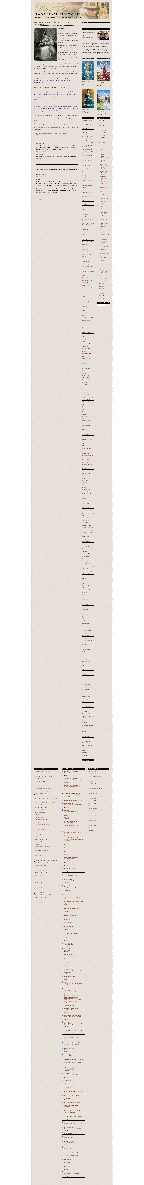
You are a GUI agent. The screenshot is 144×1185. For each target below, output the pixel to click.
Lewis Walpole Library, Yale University (43, 839)
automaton (84, 229)
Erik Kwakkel (67, 919)
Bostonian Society (86, 242)
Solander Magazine (39, 882)
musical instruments (87, 541)
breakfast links (85, 246)
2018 (100, 121)
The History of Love (68, 1122)
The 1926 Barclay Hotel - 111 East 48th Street (73, 875)
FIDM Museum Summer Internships (71, 933)
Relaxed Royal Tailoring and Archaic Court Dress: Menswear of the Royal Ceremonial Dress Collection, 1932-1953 (73, 889)
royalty (84, 625)
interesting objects (86, 448)
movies (84, 522)
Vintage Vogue (38, 902)
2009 (100, 298)
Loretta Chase (90, 31)
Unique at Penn (67, 1159)
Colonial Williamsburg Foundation (43, 788)
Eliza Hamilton (85, 353)
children (84, 275)
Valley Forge (85, 706)
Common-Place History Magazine (42, 791)
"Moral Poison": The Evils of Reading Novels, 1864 (51, 22)
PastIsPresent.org (68, 1036)
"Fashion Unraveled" (87, 143)
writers (84, 748)
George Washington (87, 397)
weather (84, 722)
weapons (84, 720)
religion (84, 620)
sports (83, 656)
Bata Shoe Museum (39, 773)
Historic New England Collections (42, 824)
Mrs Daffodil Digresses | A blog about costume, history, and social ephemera (72, 1015)
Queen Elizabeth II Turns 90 (104, 184)
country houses (85, 299)
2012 (100, 291)
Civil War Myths (67, 950)
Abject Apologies (86, 180)
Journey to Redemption (68, 944)
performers (84, 583)
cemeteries (84, 261)
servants (84, 633)
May (101, 145)
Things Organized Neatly (94, 820)
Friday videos (85, 379)
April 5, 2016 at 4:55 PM (41, 176)
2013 (100, 288)
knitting (84, 468)
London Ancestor (39, 841)
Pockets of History (39, 875)
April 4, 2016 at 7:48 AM (41, 151)
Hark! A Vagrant (92, 783)
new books (84, 556)
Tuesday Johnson (92, 825)
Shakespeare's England (69, 1068)
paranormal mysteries (87, 576)
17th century (85, 165)
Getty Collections (39, 817)
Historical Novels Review (40, 832)
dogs (83, 327)
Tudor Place (85, 689)
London (84, 487)
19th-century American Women (71, 785)
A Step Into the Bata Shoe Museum (72, 793)
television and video (87, 668)
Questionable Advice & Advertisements (97, 796)
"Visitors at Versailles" (87, 160)
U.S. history (85, 696)
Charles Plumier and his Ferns (70, 880)
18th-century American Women (71, 778)
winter (83, 734)
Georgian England (86, 399)
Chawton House (38, 786)
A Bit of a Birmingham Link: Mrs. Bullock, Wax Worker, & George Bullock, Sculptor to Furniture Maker (73, 825)
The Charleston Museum (94, 805)
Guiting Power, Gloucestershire (70, 915)
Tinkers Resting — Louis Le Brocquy (71, 1044)
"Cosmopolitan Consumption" (85, 131)
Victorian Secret (92, 828)
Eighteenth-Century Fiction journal (72, 908)
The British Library (39, 887)
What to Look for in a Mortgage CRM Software (73, 1128)
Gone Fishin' (85, 404)
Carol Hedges (39, 143)
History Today (38, 834)
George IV (84, 394)
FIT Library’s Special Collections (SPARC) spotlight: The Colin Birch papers (72, 1000)
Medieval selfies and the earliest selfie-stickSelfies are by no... (71, 921)
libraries (84, 478)
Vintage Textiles (38, 899)
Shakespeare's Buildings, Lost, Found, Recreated (104, 166)
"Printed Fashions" (86, 155)
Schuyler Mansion (86, 628)
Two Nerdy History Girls (58, 14)
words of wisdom (86, 745)
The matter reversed (68, 1055)
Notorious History (86, 563)
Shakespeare (85, 638)
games (83, 384)
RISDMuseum (85, 623)
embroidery (85, 356)
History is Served (68, 943)
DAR (83, 315)
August (102, 137)
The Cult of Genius (92, 808)
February (102, 278)
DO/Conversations (68, 879)
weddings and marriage (87, 725)
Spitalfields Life (67, 1080)
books (40, 133)
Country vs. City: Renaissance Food (43, 796)
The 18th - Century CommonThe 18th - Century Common (73, 1092)
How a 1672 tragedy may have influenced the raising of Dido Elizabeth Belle (73, 805)
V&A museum (85, 704)
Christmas (84, 277)
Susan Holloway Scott (90, 34)
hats (83, 414)
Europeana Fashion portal (40, 805)
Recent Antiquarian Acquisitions (71, 1054)
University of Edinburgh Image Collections (44, 895)
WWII (83, 755)
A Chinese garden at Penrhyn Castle (71, 1155)
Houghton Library (86, 439)
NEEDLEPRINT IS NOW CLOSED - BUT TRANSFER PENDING (73, 1024)
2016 (100, 126)
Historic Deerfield (86, 420)
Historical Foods (38, 827)
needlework (85, 553)
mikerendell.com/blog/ (69, 1005)
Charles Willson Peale (87, 266)
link (59, 118)
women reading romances (64, 33)
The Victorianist (92, 818)
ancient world (85, 207)
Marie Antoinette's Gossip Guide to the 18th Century (73, 989)
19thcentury (85, 173)
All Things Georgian (68, 803)
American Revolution (87, 199)
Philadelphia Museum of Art (41, 872)
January (102, 280)
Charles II (84, 264)
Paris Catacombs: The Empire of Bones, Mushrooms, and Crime (72, 1174)
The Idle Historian (68, 1133)
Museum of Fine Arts (87, 527)
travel (83, 686)
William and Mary (86, 729)
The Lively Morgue (92, 813)
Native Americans (86, 549)
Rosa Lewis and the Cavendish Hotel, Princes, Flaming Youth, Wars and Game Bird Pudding (73, 984)
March (102, 276)
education (84, 346)
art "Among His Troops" (87, 219)
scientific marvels (86, 630)
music (83, 539)
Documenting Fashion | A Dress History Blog (73, 885)
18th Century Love (92, 771)
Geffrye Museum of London (41, 814)
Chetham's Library (68, 851)
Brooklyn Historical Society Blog (71, 838)
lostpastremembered (68, 982)
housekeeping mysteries (87, 442)
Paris (83, 578)
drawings (84, 339)
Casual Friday (85, 254)
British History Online (40, 781)
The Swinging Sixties (93, 815)
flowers (84, 371)
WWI (83, 752)
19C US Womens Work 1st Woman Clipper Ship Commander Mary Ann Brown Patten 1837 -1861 (73, 788)
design (84, 322)
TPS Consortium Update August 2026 (71, 1049)
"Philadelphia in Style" (87, 151)
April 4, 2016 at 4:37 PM (41, 163)
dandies (84, 312)
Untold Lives (67, 1166)
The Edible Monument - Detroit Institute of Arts (73, 939)
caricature (84, 249)
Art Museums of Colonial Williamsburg (88, 223)
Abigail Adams (85, 178)
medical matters (86, 507)
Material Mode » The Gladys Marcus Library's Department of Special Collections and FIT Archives (72, 997)
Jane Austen (85, 459)
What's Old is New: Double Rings (104, 161)
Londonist (37, 844)
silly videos (85, 649)
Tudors (84, 691)
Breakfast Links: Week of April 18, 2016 (104, 172)
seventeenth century (87, 635)
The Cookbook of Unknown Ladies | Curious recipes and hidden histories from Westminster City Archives (72, 1104)
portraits (84, 599)
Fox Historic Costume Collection (87, 376)
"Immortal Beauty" (86, 149)
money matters (85, 520)
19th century (85, 170)
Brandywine (85, 244)
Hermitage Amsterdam (40, 822)
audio (83, 227)
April (101, 147)
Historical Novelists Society (41, 829)
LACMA (84, 471)
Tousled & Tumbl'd (92, 823)
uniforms (84, 699)
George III (84, 392)
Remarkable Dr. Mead (103, 229)
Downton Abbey (86, 332)
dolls (83, 330)
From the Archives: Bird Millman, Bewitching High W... (104, 224)
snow (83, 654)
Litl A (89, 786)
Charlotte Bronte (86, 269)
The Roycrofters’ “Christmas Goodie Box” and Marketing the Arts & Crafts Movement (73, 1031)
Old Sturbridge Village (87, 571)
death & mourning (86, 317)
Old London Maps (39, 868)
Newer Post (36, 202)
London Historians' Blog (69, 976)
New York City (85, 558)
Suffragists (84, 661)
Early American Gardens (70, 894)
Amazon (84, 86)
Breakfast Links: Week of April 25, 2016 (104, 151)
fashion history (85, 363)
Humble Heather (67, 817)
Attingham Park (67, 810)
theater (84, 679)
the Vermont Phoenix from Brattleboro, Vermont (61, 185)
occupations (85, 568)
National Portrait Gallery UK (41, 863)
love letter (84, 496)
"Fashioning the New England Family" (87, 145)
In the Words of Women (69, 962)
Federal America (86, 366)
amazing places (86, 192)
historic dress (85, 423)
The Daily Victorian (93, 810)
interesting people (86, 450)
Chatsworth (66, 844)
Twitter (84, 694)
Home (56, 202)
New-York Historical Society (70, 1029)
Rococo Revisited (92, 798)
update (84, 701)
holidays (84, 434)
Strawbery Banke (86, 659)
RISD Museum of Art (39, 877)
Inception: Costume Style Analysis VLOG (72, 864)
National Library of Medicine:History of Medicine (46, 860)
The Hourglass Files (68, 1127)
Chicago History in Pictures (94, 776)
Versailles (84, 711)
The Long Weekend (68, 1141)
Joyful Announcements (87, 464)
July (101, 140)
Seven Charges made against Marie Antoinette (73, 991)
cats (83, 256)
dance (83, 310)
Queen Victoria (85, 607)
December (102, 128)
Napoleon (84, 544)
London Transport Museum (86, 490)
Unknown (38, 167)
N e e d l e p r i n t (68, 1022)
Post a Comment (37, 199)
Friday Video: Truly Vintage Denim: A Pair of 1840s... (104, 179)
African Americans (86, 185)
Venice (84, 709)
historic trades (85, 425)
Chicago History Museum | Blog (71, 857)
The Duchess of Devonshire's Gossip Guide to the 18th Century (72, 1111)
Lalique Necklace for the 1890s (104, 218)
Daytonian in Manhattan (69, 874)
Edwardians (85, 348)
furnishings (85, 382)
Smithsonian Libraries (93, 801)
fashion (84, 361)
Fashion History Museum (40, 809)
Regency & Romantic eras (88, 616)
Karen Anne (39, 154)
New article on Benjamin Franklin (70, 909)
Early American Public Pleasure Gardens (73, 901)
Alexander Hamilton (87, 190)
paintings (84, 573)
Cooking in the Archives (69, 868)
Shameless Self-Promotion (88, 640)
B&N (87, 86)
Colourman (91, 778)
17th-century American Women (71, 771)
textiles (84, 674)
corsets (84, 294)
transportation (85, 684)
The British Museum (39, 890)
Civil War (84, 282)
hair (83, 409)
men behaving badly (87, 510)
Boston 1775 (67, 831)
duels (83, 341)
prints (83, 604)
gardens (84, 387)
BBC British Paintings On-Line (42, 771)
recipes (84, 614)
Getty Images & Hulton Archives (42, 819)
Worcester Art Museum (87, 739)
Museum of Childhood (40, 858)
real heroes (84, 612)
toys (83, 681)
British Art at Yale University (41, 778)
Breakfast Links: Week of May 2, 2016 (104, 193)
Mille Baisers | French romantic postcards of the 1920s (71, 1008)
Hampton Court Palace (87, 411)
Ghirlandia (90, 781)
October (102, 132)
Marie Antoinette (86, 501)
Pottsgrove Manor (86, 602)
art (83, 216)
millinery (84, 518)
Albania (84, 187)
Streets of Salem (67, 1086)
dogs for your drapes (68, 1148)
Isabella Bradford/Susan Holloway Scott (52, 133)
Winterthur (85, 736)
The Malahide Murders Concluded (70, 1142)
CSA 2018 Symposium (87, 304)
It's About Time (67, 969)
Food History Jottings (69, 937)
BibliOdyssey (67, 816)
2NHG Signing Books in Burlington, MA (104, 156)
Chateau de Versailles (39, 783)
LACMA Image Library (40, 837)
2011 (100, 293)
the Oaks (84, 677)
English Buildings (68, 914)
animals (84, 209)
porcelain (84, 597)
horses (83, 437)
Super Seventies (92, 803)
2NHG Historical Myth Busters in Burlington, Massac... (104, 240)
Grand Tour (85, 407)
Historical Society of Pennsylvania (87, 428)
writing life (85, 750)
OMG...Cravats (91, 791)
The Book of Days (39, 885)
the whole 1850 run (44, 192)
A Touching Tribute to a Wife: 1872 (71, 1018)
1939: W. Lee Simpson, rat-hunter (70, 928)
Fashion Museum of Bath (40, 812)
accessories (85, 182)
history (84, 432)
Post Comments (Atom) (51, 205)
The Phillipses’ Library (68, 1087)
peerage (84, 580)
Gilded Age (85, 402)
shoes (83, 644)
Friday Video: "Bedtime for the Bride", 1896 (104, 271)
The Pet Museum (68, 1147)
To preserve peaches (68, 869)
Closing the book (67, 1106)
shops (83, 647)
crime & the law (86, 301)
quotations (84, 609)
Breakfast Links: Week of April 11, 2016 (104, 207)
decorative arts (85, 320)
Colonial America (86, 287)
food (83, 373)
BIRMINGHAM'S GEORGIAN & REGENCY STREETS (71, 821)
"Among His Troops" (87, 124)
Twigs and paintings (68, 1137)
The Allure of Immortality (69, 858)
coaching (84, 285)
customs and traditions (87, 306)
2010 (100, 296)
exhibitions (85, 358)
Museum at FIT (85, 525)
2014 (100, 286)
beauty (84, 234)
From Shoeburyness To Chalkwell (70, 1081)
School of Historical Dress (40, 880)
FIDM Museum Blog (68, 932)
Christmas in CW (86, 280)
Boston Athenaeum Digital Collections (43, 776)
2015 (100, 283)
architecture (85, 214)
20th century (85, 175)
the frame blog (67, 1115)
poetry (84, 592)
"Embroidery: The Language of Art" (86, 135)
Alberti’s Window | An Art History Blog (73, 800)
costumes (84, 296)
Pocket (78, 1183)
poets (83, 594)
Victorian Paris (67, 1172)
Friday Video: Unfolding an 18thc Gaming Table (104, 213)
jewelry (84, 462)
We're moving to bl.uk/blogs (69, 1168)
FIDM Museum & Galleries (41, 807)
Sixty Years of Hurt (67, 977)
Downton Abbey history (87, 335)
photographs (85, 589)
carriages (84, 251)
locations (84, 484)
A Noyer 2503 (66, 1011)
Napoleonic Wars (86, 546)
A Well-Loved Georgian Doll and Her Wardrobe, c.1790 (104, 248)
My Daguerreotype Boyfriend (95, 788)
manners (84, 498)
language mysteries (86, 473)
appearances (85, 212)
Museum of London (87, 530)
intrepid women (86, 453)
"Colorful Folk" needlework (85, 127)
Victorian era (66, 133)
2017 (100, 123)
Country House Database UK (41, 793)
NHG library (85, 561)
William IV (85, 731)
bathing (84, 232)
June (101, 142)
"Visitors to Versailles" (87, 163)
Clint (37, 179)
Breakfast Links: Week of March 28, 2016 (104, 266)
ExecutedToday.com (68, 926)
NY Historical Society (87, 566)
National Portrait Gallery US (41, 865)
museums (84, 536)
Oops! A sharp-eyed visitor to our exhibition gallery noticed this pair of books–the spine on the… (73, 957)
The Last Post (66, 853)
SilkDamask (66, 1073)
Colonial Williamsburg (87, 290)
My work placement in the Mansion (71, 811)
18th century (85, 168)
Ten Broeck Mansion (87, 672)
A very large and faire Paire (69, 1069)
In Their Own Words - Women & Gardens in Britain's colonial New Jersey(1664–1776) (73, 896)
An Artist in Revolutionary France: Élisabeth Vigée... (104, 200)
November (102, 130)
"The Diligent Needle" (87, 158)
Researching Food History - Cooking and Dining (73, 1060)
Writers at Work (91, 830)
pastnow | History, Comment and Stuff (72, 1043)
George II (84, 389)
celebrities (84, 259)
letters (83, 476)
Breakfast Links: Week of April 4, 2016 (104, 234)
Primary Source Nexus (69, 1048)
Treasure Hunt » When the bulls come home (72, 1153)
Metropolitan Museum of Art (41, 850)
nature (83, 551)
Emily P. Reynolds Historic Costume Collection (45, 802)
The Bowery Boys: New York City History (73, 1095)
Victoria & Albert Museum (41, 897)
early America (85, 344)
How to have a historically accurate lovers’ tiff (73, 1123)
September (103, 135)
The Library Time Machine (70, 1136)
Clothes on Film (67, 862)
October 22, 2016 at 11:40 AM (42, 194)
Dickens (84, 325)
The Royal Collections (40, 892)
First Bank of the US (87, 368)
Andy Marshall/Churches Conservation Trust (98, 773)
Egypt (83, 351)
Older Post (76, 202)
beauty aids (85, 237)
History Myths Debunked (69, 949)
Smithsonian (85, 651)
